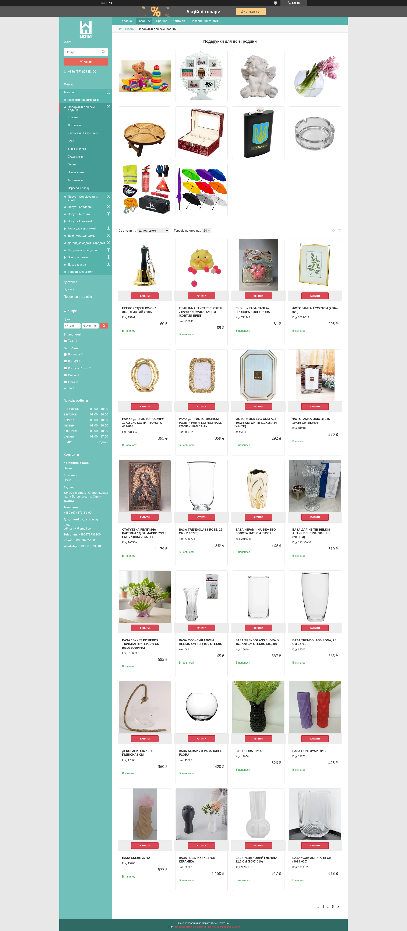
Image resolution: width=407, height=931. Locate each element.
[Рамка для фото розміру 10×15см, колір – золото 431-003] (145, 375)
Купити (145, 296)
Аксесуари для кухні (82, 228)
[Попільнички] (315, 132)
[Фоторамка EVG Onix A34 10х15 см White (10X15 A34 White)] (258, 375)
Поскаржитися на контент (190, 926)
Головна (126, 20)
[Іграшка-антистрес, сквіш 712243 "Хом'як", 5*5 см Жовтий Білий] (201, 265)
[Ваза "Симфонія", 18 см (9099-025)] (315, 814)
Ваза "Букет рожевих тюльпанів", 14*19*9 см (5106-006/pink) (141, 644)
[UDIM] (85, 29)
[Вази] (315, 76)
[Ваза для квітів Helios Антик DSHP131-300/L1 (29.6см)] (315, 486)
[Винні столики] (145, 132)
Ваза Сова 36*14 (249, 751)
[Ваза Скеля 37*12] (145, 814)
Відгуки (69, 289)
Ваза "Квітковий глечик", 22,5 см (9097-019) (257, 859)
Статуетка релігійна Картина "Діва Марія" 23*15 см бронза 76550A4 (144, 533)
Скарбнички (75, 156)
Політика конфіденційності (224, 926)
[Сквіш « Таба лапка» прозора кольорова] (258, 265)
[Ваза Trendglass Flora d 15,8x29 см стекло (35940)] (258, 596)
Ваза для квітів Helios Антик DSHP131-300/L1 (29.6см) (311, 533)
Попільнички (76, 172)
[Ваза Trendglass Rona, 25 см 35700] (315, 596)
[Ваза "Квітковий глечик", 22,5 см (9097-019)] (258, 814)
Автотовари (75, 180)
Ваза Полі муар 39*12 (309, 751)
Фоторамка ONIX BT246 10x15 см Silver (311, 420)
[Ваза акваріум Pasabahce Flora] (201, 707)
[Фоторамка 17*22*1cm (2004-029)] (315, 265)
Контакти (179, 20)
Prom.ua (224, 923)
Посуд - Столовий (80, 206)
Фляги (72, 164)
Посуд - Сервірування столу (83, 198)
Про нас (161, 20)
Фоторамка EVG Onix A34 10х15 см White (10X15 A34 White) (256, 422)
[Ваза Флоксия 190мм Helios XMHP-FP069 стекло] (201, 596)
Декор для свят (78, 264)
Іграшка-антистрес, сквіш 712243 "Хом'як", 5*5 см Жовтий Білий (201, 311)
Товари (69, 92)
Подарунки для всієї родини (82, 108)
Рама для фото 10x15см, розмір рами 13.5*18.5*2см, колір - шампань (200, 422)
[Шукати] (103, 52)
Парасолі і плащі (78, 188)
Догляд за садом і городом (86, 243)
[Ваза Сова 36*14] (258, 707)
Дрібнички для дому (81, 235)
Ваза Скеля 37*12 (136, 858)
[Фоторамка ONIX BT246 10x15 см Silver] (315, 375)
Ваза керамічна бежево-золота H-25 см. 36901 (256, 531)
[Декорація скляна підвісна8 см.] (145, 707)
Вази (71, 141)
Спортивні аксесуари (82, 250)
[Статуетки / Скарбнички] (258, 76)
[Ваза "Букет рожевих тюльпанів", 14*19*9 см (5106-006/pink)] (145, 596)
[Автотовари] (145, 189)
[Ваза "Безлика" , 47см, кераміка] (201, 814)
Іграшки (73, 117)
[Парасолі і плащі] (201, 189)
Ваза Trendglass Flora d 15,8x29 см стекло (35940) (257, 642)
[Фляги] (258, 132)
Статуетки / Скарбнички (83, 133)
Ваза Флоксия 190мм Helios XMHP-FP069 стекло (200, 642)
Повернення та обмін (79, 296)
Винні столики (77, 148)
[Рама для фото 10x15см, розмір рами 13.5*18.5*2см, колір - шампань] (201, 375)
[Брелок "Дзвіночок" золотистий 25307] (145, 265)
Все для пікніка (78, 257)
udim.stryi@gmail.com (78, 528)
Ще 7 (71, 388)
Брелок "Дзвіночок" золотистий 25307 (139, 310)
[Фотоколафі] (201, 76)
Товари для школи (80, 271)
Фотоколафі (75, 125)
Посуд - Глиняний (80, 221)
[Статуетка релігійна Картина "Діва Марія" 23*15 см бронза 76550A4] (145, 486)
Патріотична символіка (83, 99)
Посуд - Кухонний (80, 214)
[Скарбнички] (201, 132)
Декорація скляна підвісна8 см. (137, 752)
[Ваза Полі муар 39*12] (315, 707)
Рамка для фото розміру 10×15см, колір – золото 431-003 (143, 422)
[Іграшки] (145, 76)
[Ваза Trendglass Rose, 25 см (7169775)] (201, 486)
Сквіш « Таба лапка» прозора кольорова (253, 310)
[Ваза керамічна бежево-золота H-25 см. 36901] (258, 486)
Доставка (70, 282)
